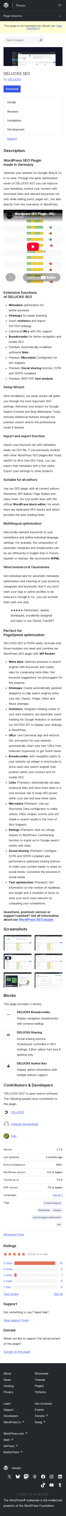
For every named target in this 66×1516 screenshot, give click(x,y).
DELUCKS (14, 79)
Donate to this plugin (17, 1352)
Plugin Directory (13, 15)
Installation (14, 120)
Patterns (40, 1392)
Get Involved (43, 1403)
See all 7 (57, 1195)
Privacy (8, 1392)
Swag (40, 1422)
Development (15, 129)
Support (12, 138)
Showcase (41, 1373)
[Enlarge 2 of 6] (57, 939)
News (7, 1380)
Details (11, 102)
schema (57, 1210)
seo (59, 1224)
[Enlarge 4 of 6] (57, 958)
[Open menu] (60, 5)
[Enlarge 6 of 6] (57, 977)
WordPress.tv (14, 1422)
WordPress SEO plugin (36, 919)
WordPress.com (15, 1433)
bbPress (11, 1446)
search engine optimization (47, 1217)
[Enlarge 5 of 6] (27, 977)
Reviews (12, 111)
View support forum (16, 1320)
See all (58, 1294)
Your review (11, 1294)
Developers (11, 1416)
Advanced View (14, 1234)
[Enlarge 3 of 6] (27, 958)
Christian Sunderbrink (24, 1124)
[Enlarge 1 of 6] (27, 939)
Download (12, 88)
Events (39, 1409)
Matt (8, 1440)
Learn (7, 1403)
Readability (44, 1210)
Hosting (9, 1386)
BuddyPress (13, 1452)
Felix (14, 1136)
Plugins (39, 1386)
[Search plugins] (40, 40)
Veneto (16, 1468)
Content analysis (52, 1203)
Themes (40, 1380)
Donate (41, 1416)
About (7, 1373)
